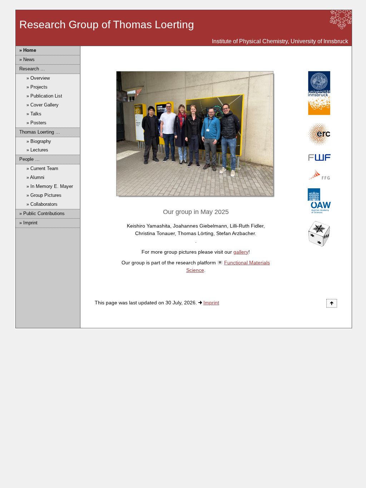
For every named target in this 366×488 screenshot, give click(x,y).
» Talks (33, 113)
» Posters (36, 122)
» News (27, 59)
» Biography (38, 141)
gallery (240, 252)
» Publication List (44, 96)
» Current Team (42, 168)
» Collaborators (42, 204)
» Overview (38, 78)
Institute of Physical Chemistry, (250, 41)
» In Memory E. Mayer (49, 186)
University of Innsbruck (319, 41)
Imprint (211, 302)
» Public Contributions (42, 213)
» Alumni (35, 177)
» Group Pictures (43, 195)
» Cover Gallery (42, 105)
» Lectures (37, 150)
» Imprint (28, 222)
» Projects (37, 87)
